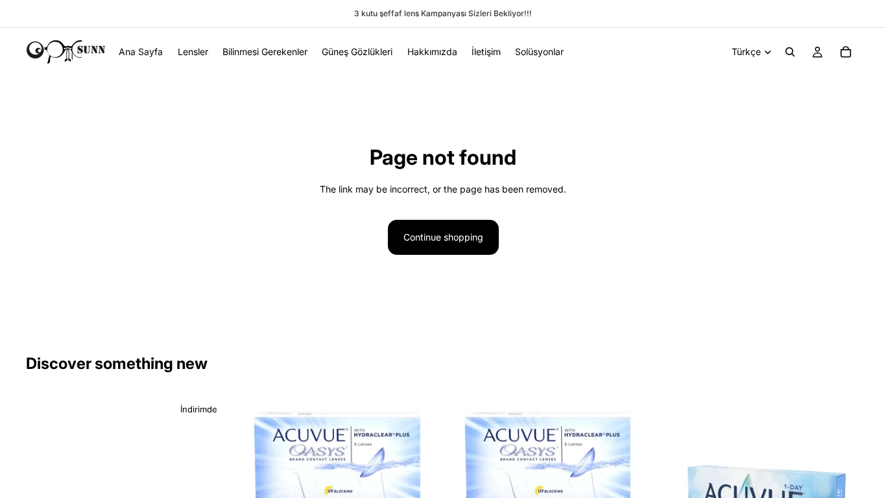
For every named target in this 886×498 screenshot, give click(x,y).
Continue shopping (443, 237)
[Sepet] (846, 52)
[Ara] (790, 52)
